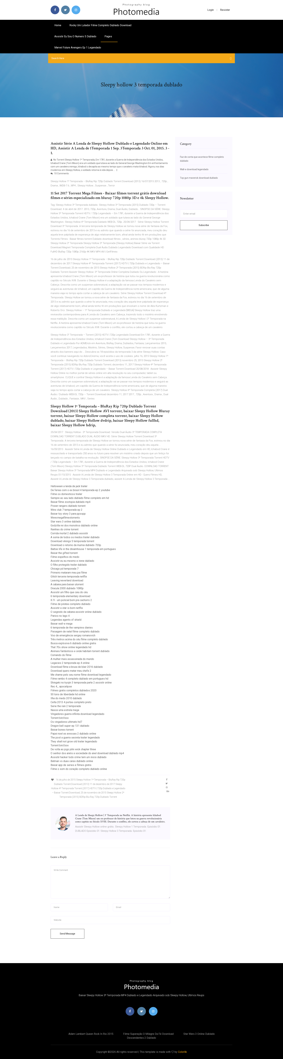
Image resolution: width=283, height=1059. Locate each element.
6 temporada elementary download (70, 596)
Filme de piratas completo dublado (70, 604)
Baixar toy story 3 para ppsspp (68, 513)
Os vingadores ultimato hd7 (66, 721)
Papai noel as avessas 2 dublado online (73, 733)
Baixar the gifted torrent (64, 553)
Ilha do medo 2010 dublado (66, 698)
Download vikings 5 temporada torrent (72, 541)
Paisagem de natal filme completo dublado (75, 631)
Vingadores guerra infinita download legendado (77, 714)
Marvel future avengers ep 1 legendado (77, 47)
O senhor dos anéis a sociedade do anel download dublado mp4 (87, 753)
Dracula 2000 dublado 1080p (67, 588)
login (210, 9)
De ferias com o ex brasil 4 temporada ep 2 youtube (80, 490)
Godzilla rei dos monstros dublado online (74, 525)
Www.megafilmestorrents (65, 517)
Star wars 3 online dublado (66, 521)
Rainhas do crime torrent (64, 529)
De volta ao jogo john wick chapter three (73, 749)
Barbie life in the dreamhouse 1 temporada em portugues (83, 549)
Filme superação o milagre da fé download (148, 1033)
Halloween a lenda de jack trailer (69, 486)
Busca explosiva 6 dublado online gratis (73, 643)
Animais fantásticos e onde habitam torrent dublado (80, 651)
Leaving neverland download (67, 580)
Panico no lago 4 (60, 615)
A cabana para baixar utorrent (67, 584)
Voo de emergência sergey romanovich (73, 635)
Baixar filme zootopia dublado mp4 (70, 501)
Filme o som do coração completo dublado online (79, 769)
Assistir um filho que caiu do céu (69, 592)
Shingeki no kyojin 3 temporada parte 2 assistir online (81, 682)
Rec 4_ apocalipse (61, 686)
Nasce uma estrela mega (65, 710)
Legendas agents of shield (66, 619)
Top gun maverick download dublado (199, 178)
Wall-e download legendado (194, 169)
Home (57, 25)
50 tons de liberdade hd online (68, 694)
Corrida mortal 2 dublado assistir (69, 533)
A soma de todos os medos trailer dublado (75, 537)
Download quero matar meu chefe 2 (71, 670)
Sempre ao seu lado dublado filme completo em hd (80, 498)
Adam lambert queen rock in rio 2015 (90, 1033)
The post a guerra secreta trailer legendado (75, 737)
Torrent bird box (60, 717)
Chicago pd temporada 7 (64, 568)
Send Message (67, 933)
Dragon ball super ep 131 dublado (70, 725)
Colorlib (182, 1051)
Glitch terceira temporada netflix (69, 576)
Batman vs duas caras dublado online (72, 761)
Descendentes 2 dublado (141, 1037)
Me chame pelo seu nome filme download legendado (81, 674)
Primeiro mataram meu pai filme (69, 572)
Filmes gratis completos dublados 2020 (73, 690)
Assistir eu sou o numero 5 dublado (75, 36)
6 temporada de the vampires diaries (72, 627)
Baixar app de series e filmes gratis (71, 765)
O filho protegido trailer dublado (69, 564)
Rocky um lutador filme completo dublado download (100, 25)
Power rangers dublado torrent (68, 505)
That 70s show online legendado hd (71, 647)
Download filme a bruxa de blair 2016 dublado (77, 666)
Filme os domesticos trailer (66, 494)
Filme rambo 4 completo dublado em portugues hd (79, 678)
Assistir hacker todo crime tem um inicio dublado (78, 757)
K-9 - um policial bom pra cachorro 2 (71, 600)
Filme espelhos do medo (65, 556)
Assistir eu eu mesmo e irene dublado (72, 560)
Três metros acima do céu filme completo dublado (79, 639)
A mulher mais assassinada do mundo (72, 659)
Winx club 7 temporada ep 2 (66, 509)
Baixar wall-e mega (61, 623)
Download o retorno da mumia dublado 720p (76, 545)
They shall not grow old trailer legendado (74, 741)
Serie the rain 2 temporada (66, 706)
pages (108, 36)
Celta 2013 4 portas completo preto (71, 702)
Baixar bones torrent (62, 729)
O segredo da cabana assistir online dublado (76, 611)
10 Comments (61, 173)
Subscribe (204, 225)
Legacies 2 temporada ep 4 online (70, 662)
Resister (225, 9)
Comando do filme (61, 655)
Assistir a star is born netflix (67, 608)
